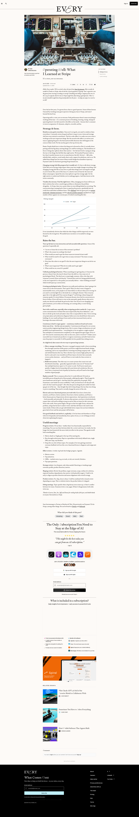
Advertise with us (95, 787)
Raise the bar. (103, 74)
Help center (93, 779)
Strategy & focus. (104, 72)
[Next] (93, 668)
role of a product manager (75, 193)
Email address (57, 582)
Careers (92, 775)
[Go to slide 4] (70, 681)
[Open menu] (1, 4)
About (92, 771)
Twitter (74, 506)
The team (93, 790)
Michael (73, 190)
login (51, 754)
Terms (92, 802)
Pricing (92, 794)
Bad (81, 516)
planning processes (56, 193)
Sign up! (79, 754)
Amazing (59, 516)
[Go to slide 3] (69, 681)
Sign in (126, 3)
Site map (92, 806)
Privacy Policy (48, 799)
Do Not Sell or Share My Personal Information (34, 797)
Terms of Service (55, 799)
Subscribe (134, 3)
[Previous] (45, 668)
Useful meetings (103, 76)
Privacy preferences (96, 783)
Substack (82, 506)
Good (68, 516)
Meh (74, 516)
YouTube (110, 779)
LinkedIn (109, 775)
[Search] (6, 3)
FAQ (91, 798)
